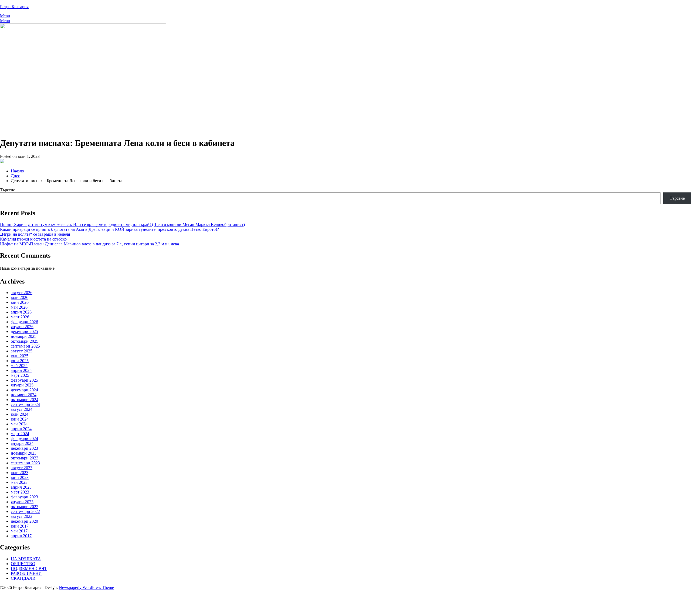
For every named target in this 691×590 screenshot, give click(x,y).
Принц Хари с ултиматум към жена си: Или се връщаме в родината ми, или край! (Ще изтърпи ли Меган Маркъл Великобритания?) (122, 224)
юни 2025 (20, 360)
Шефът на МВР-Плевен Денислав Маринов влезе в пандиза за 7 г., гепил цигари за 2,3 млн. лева (89, 244)
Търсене (7, 190)
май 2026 (19, 307)
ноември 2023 (23, 453)
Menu (5, 16)
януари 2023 (22, 501)
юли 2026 (19, 297)
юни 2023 (20, 477)
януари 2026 (22, 326)
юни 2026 (20, 302)
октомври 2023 (24, 458)
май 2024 (19, 424)
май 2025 (19, 365)
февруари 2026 (24, 321)
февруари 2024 (24, 438)
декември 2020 (24, 521)
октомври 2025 (24, 341)
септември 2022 (25, 511)
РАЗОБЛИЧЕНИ (26, 573)
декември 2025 (24, 331)
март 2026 (20, 317)
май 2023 (19, 482)
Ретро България (14, 6)
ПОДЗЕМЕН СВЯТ (29, 568)
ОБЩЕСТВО (23, 563)
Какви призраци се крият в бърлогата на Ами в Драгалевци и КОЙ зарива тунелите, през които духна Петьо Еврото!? (109, 229)
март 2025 (20, 375)
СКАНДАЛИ (23, 578)
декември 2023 (24, 448)
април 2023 (21, 487)
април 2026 (21, 312)
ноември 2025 (23, 336)
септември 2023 (25, 463)
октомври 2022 (24, 506)
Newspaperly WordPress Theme (86, 587)
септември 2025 (25, 346)
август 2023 (21, 467)
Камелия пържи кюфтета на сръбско (33, 239)
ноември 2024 (23, 394)
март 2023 (20, 492)
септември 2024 (25, 404)
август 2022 (21, 516)
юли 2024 (19, 414)
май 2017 (19, 531)
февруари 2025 (24, 380)
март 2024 (20, 433)
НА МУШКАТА (26, 558)
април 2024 (21, 428)
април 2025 (21, 370)
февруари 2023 (24, 497)
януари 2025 (22, 385)
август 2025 (21, 351)
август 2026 (21, 292)
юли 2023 (19, 472)
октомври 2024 (24, 399)
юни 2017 (20, 526)
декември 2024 (24, 390)
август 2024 (21, 409)
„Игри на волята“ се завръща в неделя (35, 234)
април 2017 (21, 536)
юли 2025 (19, 356)
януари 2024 (22, 443)
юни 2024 (20, 419)
